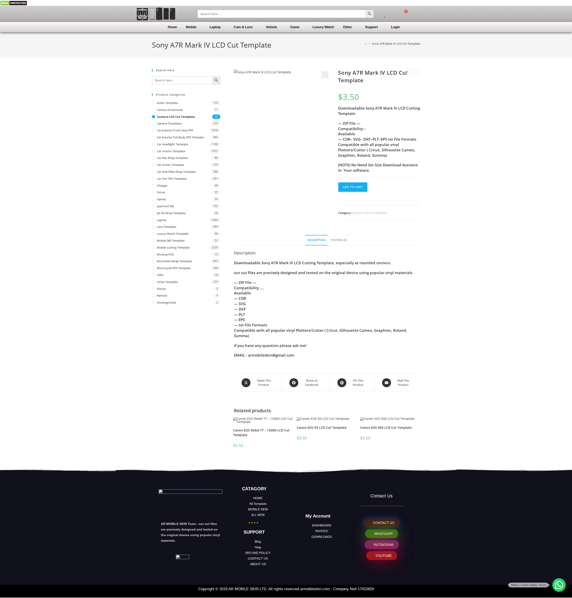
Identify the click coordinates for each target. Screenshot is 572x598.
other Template (167, 282)
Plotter (161, 289)
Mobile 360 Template (171, 241)
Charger (162, 186)
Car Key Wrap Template (172, 158)
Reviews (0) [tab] (339, 240)
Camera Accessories (170, 110)
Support (371, 27)
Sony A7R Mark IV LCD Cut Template (396, 44)
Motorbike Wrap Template (174, 261)
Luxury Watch (323, 27)
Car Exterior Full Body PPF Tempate (180, 137)
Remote (162, 296)
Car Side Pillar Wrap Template (176, 172)
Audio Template (167, 103)
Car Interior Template (171, 151)
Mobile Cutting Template (173, 247)
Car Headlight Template (172, 144)
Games (161, 199)
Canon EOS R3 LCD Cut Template (322, 427)
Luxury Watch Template (173, 234)
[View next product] (417, 72)
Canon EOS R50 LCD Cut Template (386, 427)
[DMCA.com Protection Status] (13, 3)
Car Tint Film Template (172, 179)
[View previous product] (409, 72)
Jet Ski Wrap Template (171, 213)
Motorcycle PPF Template (174, 268)
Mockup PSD (165, 254)
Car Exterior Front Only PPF (175, 130)
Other (347, 27)
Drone (161, 192)
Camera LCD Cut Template (369, 213)
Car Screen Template (170, 165)
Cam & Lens (243, 27)
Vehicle (271, 27)
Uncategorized (166, 302)
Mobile (191, 27)
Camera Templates (169, 123)
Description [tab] (316, 240)
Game (294, 27)
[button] (324, 74)
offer (160, 275)
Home (172, 27)
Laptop (215, 27)
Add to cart (353, 187)
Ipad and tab (165, 206)
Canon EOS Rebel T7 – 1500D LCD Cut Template (261, 432)
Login (395, 27)
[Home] (362, 44)
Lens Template (166, 227)
